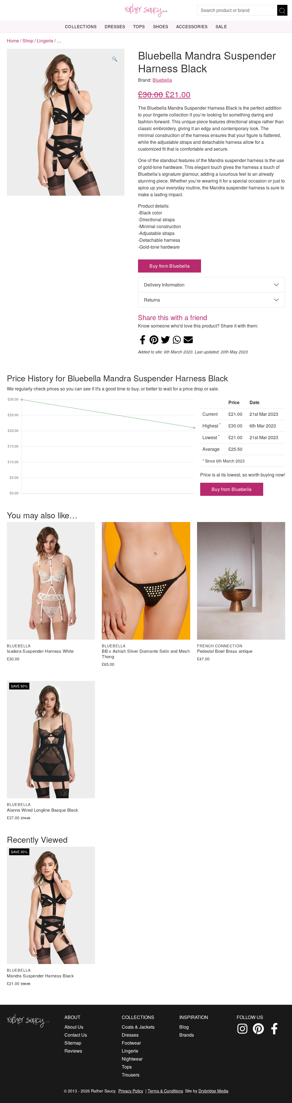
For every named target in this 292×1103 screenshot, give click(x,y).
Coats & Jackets (138, 1027)
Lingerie (45, 40)
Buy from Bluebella (169, 266)
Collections (81, 26)
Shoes (160, 26)
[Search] (282, 10)
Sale (221, 26)
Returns (152, 299)
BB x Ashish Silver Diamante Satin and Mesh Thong (146, 653)
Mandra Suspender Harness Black (40, 976)
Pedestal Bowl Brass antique (225, 651)
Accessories (192, 26)
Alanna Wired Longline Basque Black (42, 810)
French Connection (220, 645)
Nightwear (132, 1058)
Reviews (73, 1050)
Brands (186, 1035)
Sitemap (72, 1042)
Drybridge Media (213, 1091)
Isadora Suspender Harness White (40, 651)
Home (13, 40)
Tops (139, 26)
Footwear (131, 1042)
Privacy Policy (130, 1091)
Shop (28, 40)
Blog (184, 1027)
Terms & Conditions (165, 1091)
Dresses (115, 26)
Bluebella (162, 80)
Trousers (130, 1074)
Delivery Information (164, 284)
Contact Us (75, 1035)
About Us (73, 1027)
